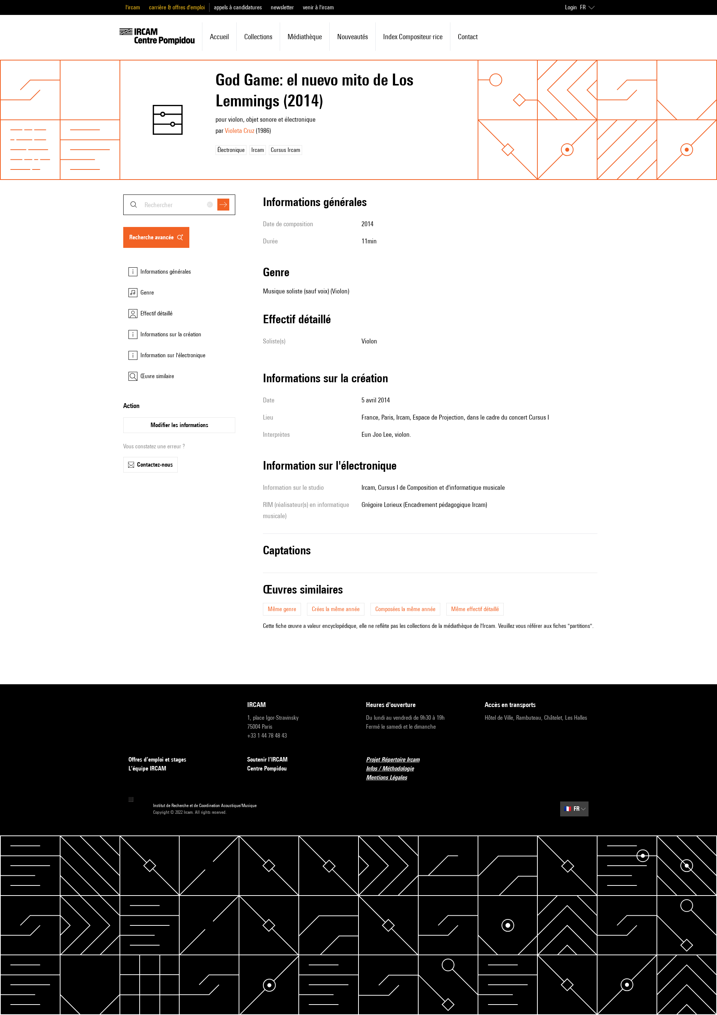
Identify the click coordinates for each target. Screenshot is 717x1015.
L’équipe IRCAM (147, 768)
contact (468, 36)
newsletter (282, 7)
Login (571, 7)
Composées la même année (405, 609)
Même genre (282, 609)
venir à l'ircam (318, 7)
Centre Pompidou (267, 768)
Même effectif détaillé (475, 609)
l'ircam (132, 7)
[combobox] (179, 204)
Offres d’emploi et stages (157, 759)
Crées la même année (336, 609)
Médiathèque (305, 36)
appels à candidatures (238, 7)
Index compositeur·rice (413, 36)
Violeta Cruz (239, 130)
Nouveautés (352, 36)
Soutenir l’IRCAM (267, 759)
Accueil (219, 36)
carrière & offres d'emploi (177, 7)
